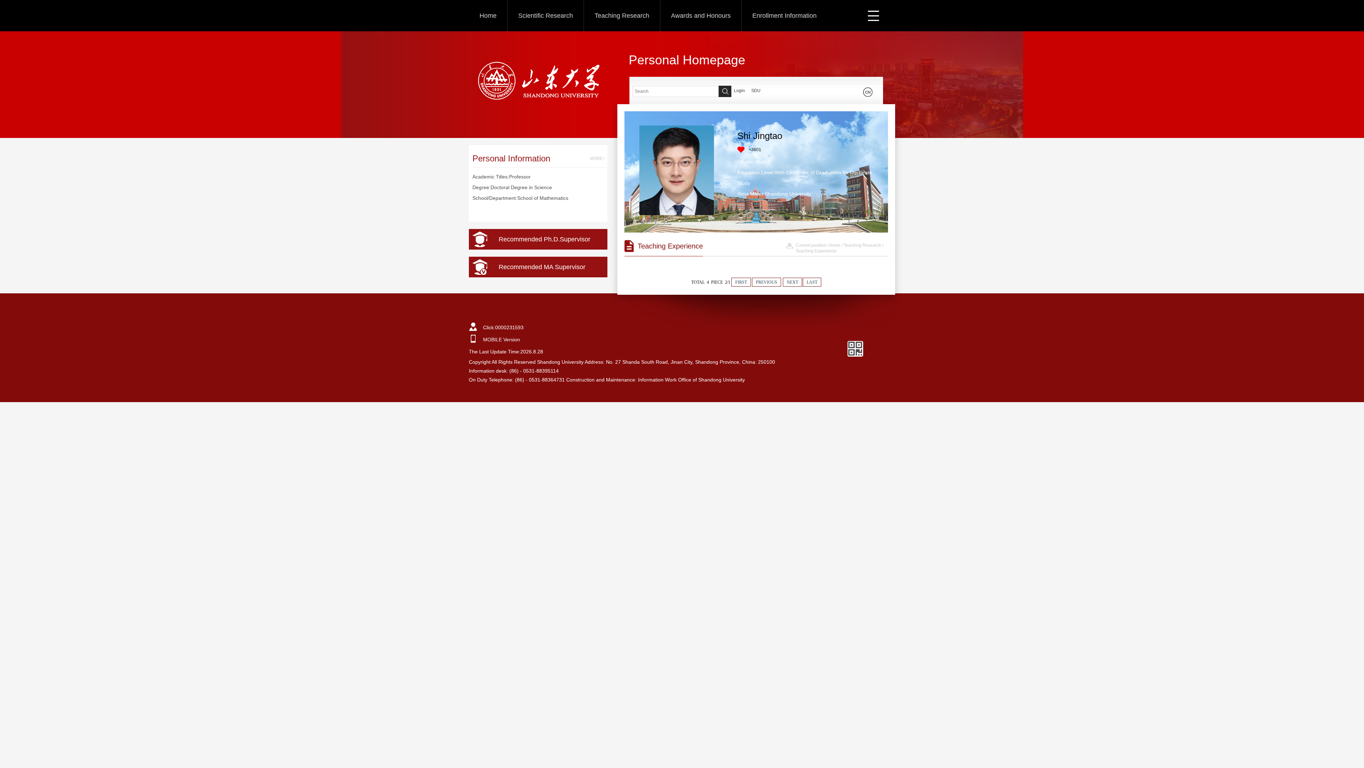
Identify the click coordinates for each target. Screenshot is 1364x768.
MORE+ (597, 158)
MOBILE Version (501, 339)
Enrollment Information (784, 15)
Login (739, 90)
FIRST (741, 282)
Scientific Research (545, 15)
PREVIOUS (766, 282)
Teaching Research (622, 15)
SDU (756, 90)
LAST (812, 282)
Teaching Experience (816, 251)
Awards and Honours (701, 15)
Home (488, 15)
